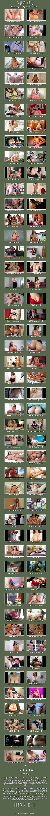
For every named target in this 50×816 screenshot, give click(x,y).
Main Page (15, 7)
